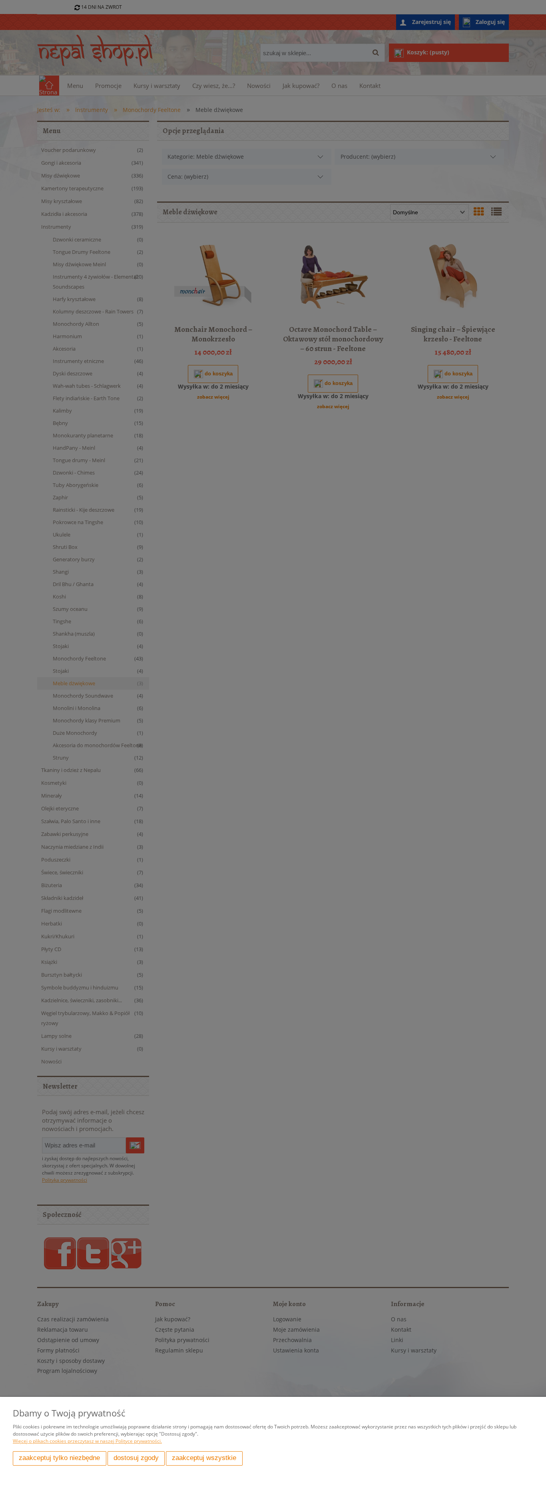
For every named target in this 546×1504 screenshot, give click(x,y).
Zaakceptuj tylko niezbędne (59, 1458)
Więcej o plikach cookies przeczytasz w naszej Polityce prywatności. (87, 1441)
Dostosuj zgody (136, 1458)
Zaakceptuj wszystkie (204, 1458)
